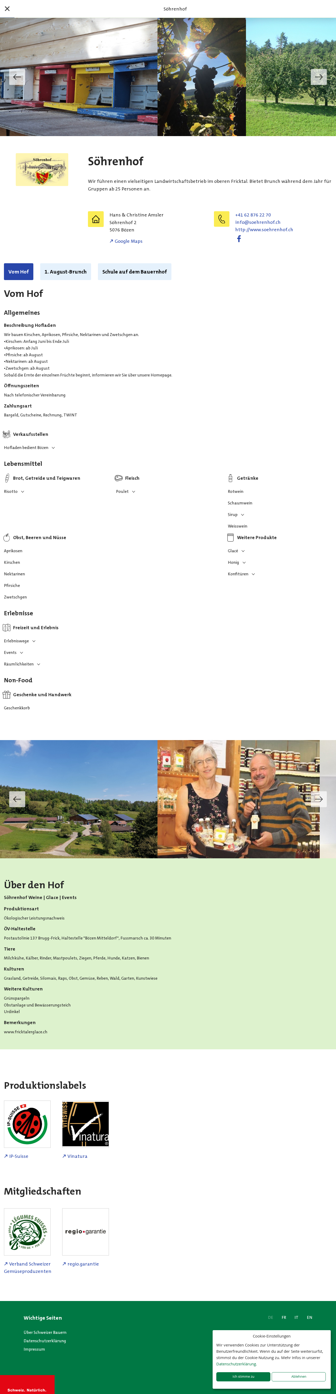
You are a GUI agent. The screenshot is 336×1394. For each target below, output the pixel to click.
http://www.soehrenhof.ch (264, 229)
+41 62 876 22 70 (253, 215)
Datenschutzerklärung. (236, 1363)
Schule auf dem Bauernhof (134, 271)
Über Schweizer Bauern (45, 1332)
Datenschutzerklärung (45, 1341)
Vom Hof (18, 271)
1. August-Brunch (66, 271)
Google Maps (129, 241)
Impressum (34, 1349)
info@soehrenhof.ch (258, 222)
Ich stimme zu (243, 1376)
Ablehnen (298, 1376)
